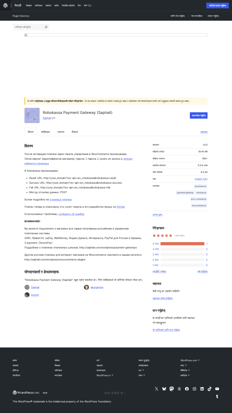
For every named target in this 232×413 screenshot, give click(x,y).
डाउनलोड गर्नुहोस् (198, 115)
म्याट (184, 365)
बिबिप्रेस (185, 370)
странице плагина (61, 199)
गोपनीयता (16, 375)
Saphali (47, 118)
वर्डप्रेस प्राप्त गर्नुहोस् (217, 5)
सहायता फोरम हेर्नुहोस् (163, 298)
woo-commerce (198, 199)
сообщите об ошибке (71, 214)
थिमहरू (57, 365)
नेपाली (45, 393)
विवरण (31, 131)
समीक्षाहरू (45, 131)
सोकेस (57, 360)
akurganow (97, 287)
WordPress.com (190, 360)
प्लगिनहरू (58, 370)
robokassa (201, 192)
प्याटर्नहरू (58, 375)
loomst (35, 294)
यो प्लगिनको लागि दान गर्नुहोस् (166, 330)
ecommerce (200, 186)
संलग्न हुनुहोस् (144, 360)
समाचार (15, 365)
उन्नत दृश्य (157, 214)
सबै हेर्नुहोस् (202, 271)
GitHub (121, 206)
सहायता (204, 131)
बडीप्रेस (185, 375)
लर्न (98, 360)
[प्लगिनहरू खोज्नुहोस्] (46, 27)
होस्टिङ (16, 370)
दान (141, 370)
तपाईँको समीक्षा (159, 271)
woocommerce (199, 205)
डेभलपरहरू (101, 370)
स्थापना (60, 131)
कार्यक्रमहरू (143, 365)
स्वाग (142, 375)
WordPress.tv (105, 375)
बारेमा (15, 360)
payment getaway (185, 192)
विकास (75, 131)
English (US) (201, 179)
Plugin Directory (21, 16)
